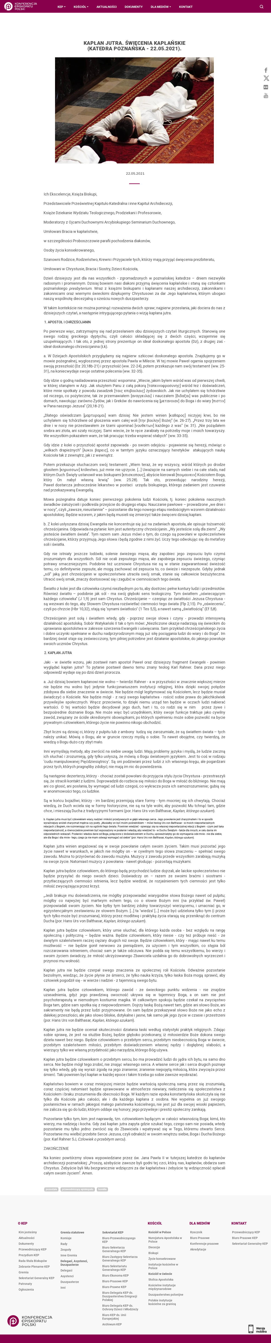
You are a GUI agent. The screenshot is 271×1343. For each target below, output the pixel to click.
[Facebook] (265, 70)
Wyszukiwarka (262, 7)
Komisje (66, 1238)
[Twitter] (265, 79)
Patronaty (25, 1283)
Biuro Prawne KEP (114, 1287)
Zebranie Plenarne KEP (34, 1266)
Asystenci (67, 1276)
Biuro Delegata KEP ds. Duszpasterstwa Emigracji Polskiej (119, 1296)
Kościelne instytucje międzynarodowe (162, 1287)
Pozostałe (51, 1189)
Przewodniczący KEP (33, 1249)
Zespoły (66, 1249)
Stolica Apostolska (160, 1279)
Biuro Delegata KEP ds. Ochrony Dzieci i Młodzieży (120, 1307)
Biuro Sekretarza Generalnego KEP (114, 1249)
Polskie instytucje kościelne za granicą (162, 1302)
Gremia (24, 1272)
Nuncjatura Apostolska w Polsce (165, 1239)
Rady (64, 1244)
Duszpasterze (70, 1282)
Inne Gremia (69, 1255)
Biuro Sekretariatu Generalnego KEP (114, 1267)
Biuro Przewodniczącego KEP (119, 1239)
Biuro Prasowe (200, 1238)
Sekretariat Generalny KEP (36, 1278)
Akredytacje (198, 1249)
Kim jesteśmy (28, 1232)
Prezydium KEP (29, 1255)
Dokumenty (26, 1243)
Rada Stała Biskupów (33, 1261)
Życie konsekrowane (162, 1258)
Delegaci (66, 1270)
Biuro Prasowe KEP (115, 1281)
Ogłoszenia (26, 1289)
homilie (102, 1189)
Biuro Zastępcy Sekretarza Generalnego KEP (120, 1258)
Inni (63, 1287)
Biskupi (153, 1253)
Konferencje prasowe (204, 1243)
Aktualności (27, 1238)
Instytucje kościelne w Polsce (163, 1266)
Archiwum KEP (112, 1324)
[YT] (265, 95)
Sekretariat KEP (112, 1232)
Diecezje (154, 1247)
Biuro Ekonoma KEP (115, 1275)
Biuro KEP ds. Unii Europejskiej (114, 1316)
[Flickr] (265, 87)
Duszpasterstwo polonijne (165, 1294)
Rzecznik (196, 1232)
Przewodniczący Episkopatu (77, 1189)
